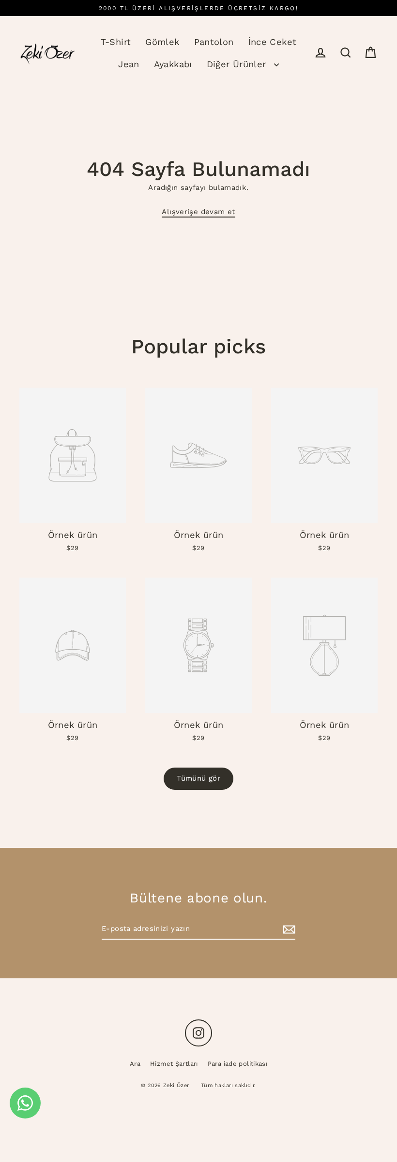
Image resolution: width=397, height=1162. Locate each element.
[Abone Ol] (287, 929)
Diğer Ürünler (238, 64)
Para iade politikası (238, 1063)
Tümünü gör (198, 778)
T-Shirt (116, 42)
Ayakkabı (173, 64)
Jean (128, 64)
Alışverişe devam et (198, 211)
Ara (135, 1063)
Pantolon (214, 42)
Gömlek (162, 42)
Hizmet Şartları (174, 1063)
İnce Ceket (272, 42)
